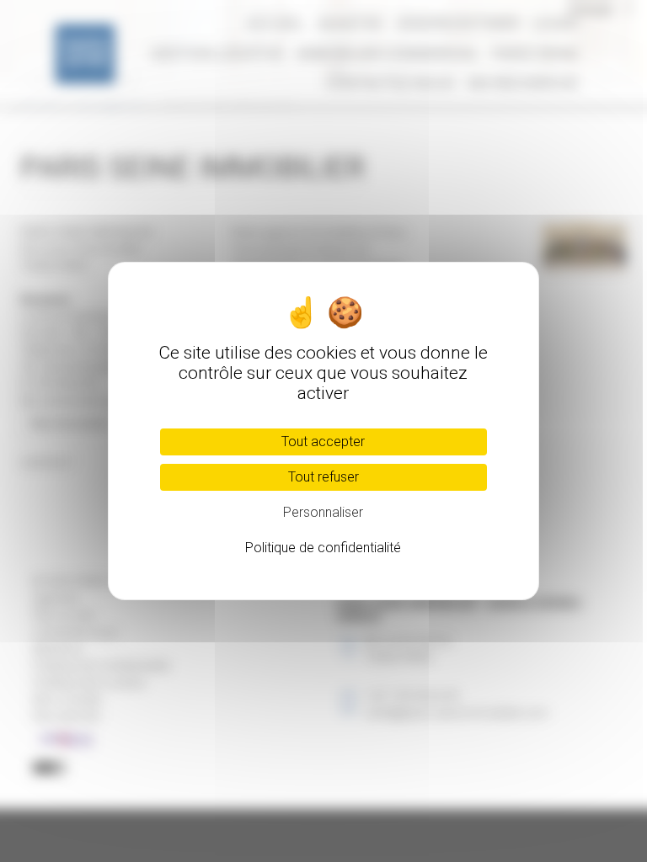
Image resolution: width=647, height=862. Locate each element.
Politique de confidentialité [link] (323, 548)
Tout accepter (323, 442)
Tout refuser (323, 477)
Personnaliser (323, 512)
